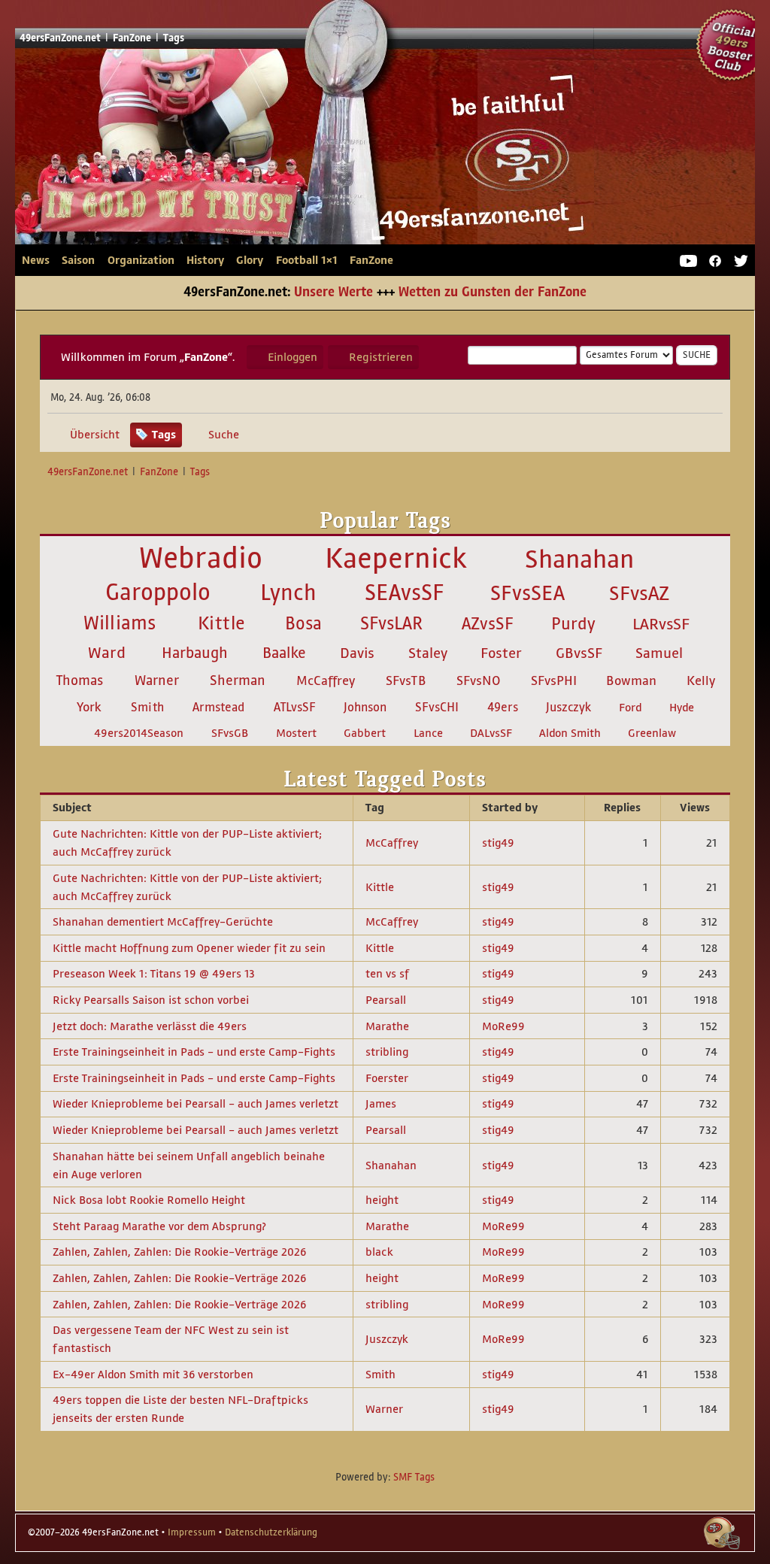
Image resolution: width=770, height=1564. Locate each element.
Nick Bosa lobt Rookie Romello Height (149, 1200)
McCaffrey (325, 680)
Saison (78, 260)
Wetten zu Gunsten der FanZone (493, 292)
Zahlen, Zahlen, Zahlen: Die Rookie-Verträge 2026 (179, 1251)
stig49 (498, 842)
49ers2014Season (138, 733)
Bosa (303, 624)
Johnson (365, 707)
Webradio (200, 558)
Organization (141, 260)
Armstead (218, 707)
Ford (630, 707)
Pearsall (385, 1000)
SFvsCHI (437, 707)
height (382, 1200)
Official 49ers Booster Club (732, 45)
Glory (249, 260)
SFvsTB (406, 680)
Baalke (284, 653)
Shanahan (580, 559)
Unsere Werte (333, 292)
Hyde (681, 707)
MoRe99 (503, 1026)
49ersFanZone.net (304, 152)
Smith (147, 707)
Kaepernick (396, 558)
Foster (501, 653)
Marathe (387, 1026)
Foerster (386, 1078)
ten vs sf (387, 973)
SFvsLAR (391, 624)
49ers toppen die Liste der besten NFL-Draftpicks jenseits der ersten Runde (180, 1409)
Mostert (296, 733)
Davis (357, 653)
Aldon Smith (570, 733)
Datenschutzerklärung (271, 1532)
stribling (386, 1051)
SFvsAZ (639, 593)
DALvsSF (491, 733)
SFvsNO (478, 680)
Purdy (573, 624)
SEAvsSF (404, 592)
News (36, 260)
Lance (428, 733)
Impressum (192, 1532)
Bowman (631, 680)
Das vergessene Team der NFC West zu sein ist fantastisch (171, 1339)
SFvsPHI (554, 680)
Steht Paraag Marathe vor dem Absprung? (159, 1226)
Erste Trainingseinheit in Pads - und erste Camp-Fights (194, 1051)
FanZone (371, 260)
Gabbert (365, 733)
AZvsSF (488, 623)
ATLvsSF (295, 707)
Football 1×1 (307, 260)
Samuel (659, 653)
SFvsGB (229, 733)
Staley (427, 653)
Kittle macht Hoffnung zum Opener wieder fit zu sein (189, 948)
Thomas (79, 680)
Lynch (288, 592)
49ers (502, 707)
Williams (119, 623)
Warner (157, 680)
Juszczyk (568, 707)
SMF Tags (414, 1477)
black (379, 1251)
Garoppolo (158, 592)
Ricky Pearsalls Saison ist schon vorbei (151, 1000)
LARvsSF (661, 624)
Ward (107, 652)
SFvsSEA (527, 593)
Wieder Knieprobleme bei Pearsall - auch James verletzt (195, 1103)
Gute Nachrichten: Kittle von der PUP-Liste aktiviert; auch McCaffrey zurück (187, 842)
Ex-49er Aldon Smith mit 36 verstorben (153, 1374)
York (89, 707)
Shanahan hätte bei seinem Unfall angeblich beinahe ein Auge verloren (189, 1165)
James (380, 1103)
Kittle (221, 623)
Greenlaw (652, 733)
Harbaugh (195, 652)
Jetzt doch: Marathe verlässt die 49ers (150, 1026)
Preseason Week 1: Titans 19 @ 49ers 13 (154, 973)
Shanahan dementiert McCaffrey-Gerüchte (163, 921)
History (205, 260)
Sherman (237, 680)
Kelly (701, 681)
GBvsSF (579, 653)
